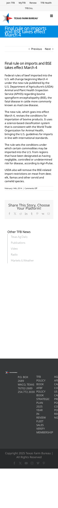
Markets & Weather (22, 260)
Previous (36, 49)
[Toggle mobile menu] (51, 15)
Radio (14, 254)
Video (14, 248)
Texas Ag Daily (19, 236)
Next (48, 49)
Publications (18, 242)
